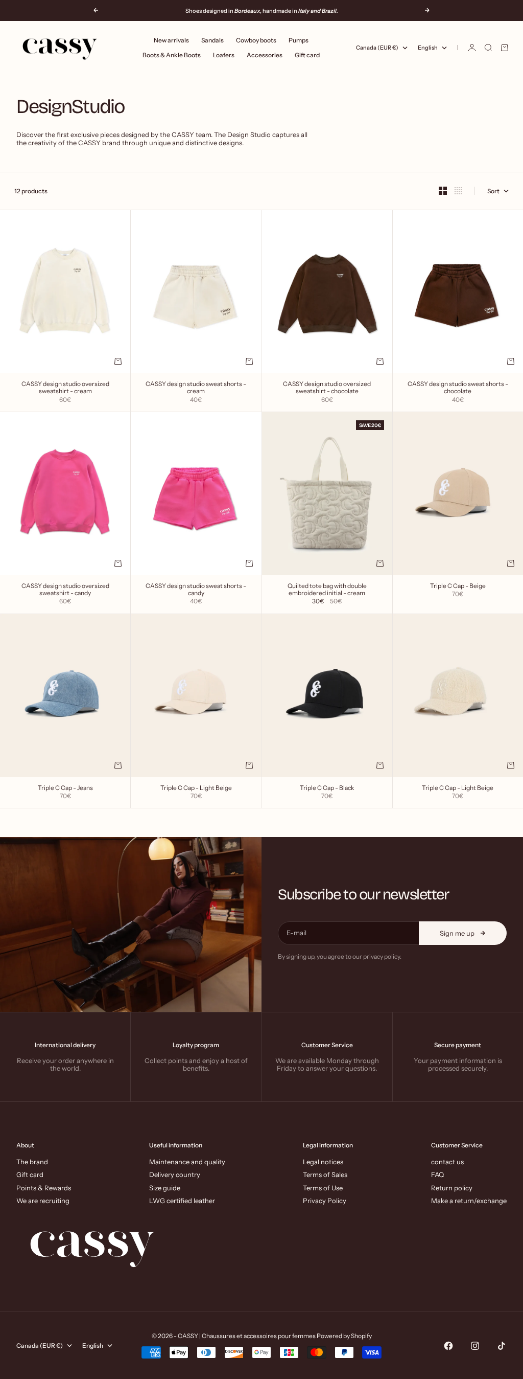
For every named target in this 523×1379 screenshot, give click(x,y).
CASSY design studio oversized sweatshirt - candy (65, 590)
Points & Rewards (43, 1188)
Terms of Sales (325, 1174)
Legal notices (323, 1162)
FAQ (437, 1174)
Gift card (307, 55)
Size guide (164, 1188)
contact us (447, 1162)
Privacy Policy (324, 1200)
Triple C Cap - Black (327, 788)
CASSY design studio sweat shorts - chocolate (458, 388)
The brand (32, 1162)
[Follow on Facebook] (448, 1346)
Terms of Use (323, 1188)
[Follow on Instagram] (475, 1346)
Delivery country (174, 1174)
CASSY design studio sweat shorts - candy (196, 590)
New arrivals (171, 40)
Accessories (264, 55)
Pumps (298, 40)
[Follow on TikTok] (501, 1346)
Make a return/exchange (469, 1200)
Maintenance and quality (187, 1162)
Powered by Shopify (344, 1336)
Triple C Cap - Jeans (65, 788)
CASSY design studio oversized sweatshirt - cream (65, 388)
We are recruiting (42, 1200)
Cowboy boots (256, 40)
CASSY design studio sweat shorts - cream (196, 388)
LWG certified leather (182, 1200)
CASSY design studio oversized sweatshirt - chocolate (327, 388)
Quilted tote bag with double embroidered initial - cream (327, 590)
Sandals (212, 40)
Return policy (451, 1188)
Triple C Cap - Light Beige (196, 788)
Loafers (223, 55)
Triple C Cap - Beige (458, 586)
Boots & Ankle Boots (171, 55)
